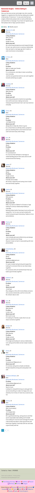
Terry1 (8, 110)
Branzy (8, 400)
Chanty (8, 222)
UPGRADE (15, 470)
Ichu (7, 137)
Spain (15, 491)
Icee (7, 301)
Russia (10, 491)
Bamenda (8, 34)
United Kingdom (23, 491)
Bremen (18, 483)
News (9, 470)
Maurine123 (9, 30)
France (15, 489)
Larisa (7, 164)
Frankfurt (24, 481)
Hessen (31, 481)
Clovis (7, 350)
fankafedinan (10, 249)
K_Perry (8, 57)
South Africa (21, 487)
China (9, 489)
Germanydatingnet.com (13, 477)
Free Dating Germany (9, 481)
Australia (29, 487)
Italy (24, 489)
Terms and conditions (6, 475)
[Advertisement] (17, 450)
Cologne (25, 483)
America (14, 487)
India (20, 489)
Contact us (4, 470)
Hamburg (12, 483)
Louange (8, 84)
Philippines (30, 489)
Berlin (18, 481)
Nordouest (15, 34)
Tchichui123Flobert (11, 375)
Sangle (8, 326)
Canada (4, 489)
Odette (8, 189)
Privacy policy (16, 475)
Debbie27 (8, 277)
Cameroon (21, 34)
